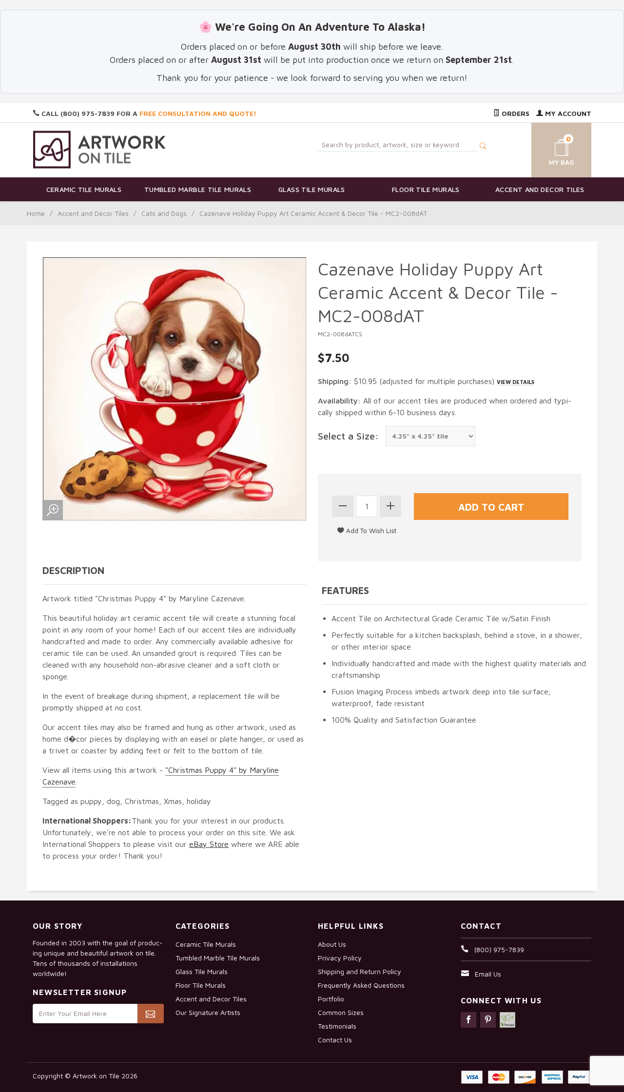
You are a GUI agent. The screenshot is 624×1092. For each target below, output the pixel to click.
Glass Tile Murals (311, 189)
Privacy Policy (340, 958)
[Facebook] (468, 1020)
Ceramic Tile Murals (84, 189)
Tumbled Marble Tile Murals (197, 189)
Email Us (488, 974)
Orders (514, 113)
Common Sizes (341, 1012)
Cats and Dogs (164, 213)
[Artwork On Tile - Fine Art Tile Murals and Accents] (99, 149)
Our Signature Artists (208, 1012)
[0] (549, 148)
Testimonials (337, 1026)
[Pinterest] (488, 1020)
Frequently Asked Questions (361, 985)
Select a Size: (348, 435)
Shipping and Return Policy (359, 971)
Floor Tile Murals (426, 189)
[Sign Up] (150, 1013)
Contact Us (335, 1039)
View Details (515, 382)
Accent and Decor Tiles (540, 189)
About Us (332, 944)
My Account (567, 113)
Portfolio (331, 999)
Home (36, 213)
